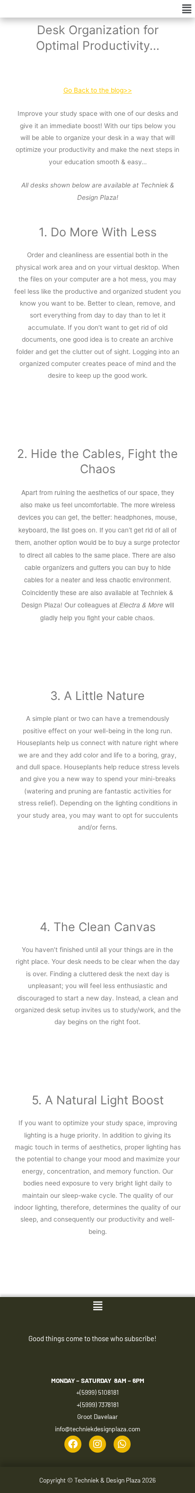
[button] (187, 9)
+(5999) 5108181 (97, 1392)
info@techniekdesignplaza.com (97, 1429)
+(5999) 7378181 (98, 1404)
